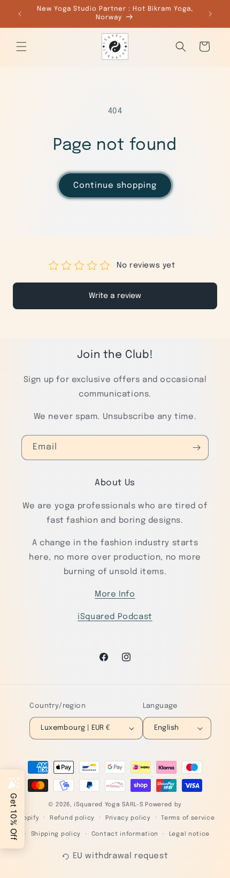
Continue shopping (115, 185)
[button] (21, 46)
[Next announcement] (210, 14)
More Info (115, 594)
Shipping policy (56, 834)
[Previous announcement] (20, 14)
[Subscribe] (196, 447)
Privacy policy (128, 818)
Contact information (124, 834)
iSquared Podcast (115, 617)
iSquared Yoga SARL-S (108, 804)
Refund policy (72, 818)
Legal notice (189, 834)
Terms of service (187, 818)
